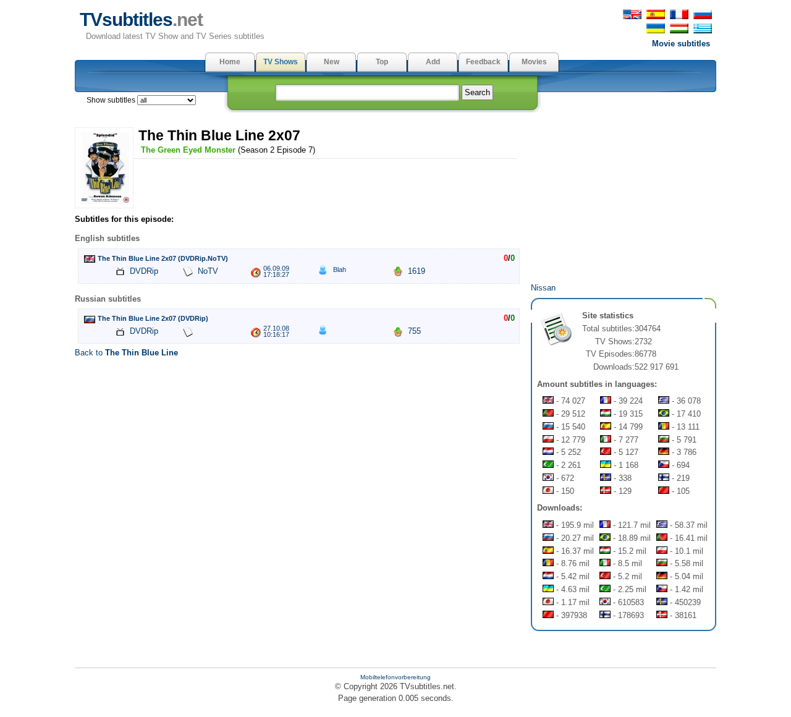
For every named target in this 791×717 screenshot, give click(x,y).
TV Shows (280, 61)
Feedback (483, 61)
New (331, 61)
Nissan (543, 287)
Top (382, 61)
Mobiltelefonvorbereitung (395, 677)
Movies (534, 61)
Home (229, 61)
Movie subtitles (681, 43)
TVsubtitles (141, 19)
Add (433, 61)
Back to (126, 352)
